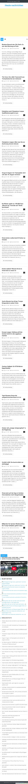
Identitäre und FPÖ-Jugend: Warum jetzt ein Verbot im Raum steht (14, 748)
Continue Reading (8, 68)
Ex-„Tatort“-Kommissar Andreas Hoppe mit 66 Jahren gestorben (14, 725)
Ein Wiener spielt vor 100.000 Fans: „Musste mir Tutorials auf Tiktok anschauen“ (12, 205)
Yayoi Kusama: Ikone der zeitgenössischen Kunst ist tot (14, 662)
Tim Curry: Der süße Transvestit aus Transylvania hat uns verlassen (14, 626)
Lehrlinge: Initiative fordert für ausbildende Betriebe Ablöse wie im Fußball (14, 688)
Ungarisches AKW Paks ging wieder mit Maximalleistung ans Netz (11, 716)
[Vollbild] (25, 575)
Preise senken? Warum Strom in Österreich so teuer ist (14, 649)
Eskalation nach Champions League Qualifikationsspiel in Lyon (14, 630)
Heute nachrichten (14, 5)
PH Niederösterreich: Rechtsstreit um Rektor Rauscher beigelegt (14, 744)
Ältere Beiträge (4, 555)
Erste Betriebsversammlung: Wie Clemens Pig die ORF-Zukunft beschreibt (14, 720)
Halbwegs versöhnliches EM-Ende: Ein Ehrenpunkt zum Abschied (14, 740)
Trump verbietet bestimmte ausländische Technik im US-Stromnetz (14, 696)
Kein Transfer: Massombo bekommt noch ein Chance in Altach (14, 712)
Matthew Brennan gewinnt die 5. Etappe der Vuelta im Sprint (14, 757)
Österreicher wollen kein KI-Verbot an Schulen (12, 646)
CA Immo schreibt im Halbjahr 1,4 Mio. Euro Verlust (13, 737)
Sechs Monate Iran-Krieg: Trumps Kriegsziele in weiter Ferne (14, 652)
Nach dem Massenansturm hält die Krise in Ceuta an (14, 773)
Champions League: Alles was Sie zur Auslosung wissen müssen (14, 634)
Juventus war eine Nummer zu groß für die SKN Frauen (14, 704)
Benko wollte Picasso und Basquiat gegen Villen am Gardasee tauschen (13, 679)
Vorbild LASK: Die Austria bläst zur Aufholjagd (12, 667)
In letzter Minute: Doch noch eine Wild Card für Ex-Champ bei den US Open (13, 701)
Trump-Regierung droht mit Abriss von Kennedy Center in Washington (14, 733)
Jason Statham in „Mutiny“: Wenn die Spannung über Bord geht (14, 766)
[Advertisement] (14, 22)
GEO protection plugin (24, 783)
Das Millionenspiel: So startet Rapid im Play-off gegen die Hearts (14, 753)
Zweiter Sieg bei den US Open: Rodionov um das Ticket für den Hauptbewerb (14, 729)
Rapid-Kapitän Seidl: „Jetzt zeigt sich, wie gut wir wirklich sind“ (13, 684)
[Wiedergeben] (2, 575)
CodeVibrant (21, 782)
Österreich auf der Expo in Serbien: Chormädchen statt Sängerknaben (14, 671)
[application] (14, 568)
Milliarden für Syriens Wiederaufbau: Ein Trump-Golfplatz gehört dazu (13, 675)
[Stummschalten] (23, 575)
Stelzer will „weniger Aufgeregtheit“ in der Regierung (14, 665)
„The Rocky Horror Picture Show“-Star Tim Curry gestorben (13, 761)
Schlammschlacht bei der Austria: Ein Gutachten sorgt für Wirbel (14, 770)
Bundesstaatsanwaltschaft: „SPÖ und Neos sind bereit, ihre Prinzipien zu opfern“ (14, 692)
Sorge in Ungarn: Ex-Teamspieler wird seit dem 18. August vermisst (13, 638)
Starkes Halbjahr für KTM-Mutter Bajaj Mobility (12, 660)
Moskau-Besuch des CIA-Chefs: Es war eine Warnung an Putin (14, 621)
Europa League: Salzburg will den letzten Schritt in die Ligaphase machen (12, 333)
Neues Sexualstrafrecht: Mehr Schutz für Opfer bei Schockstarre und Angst (13, 707)
